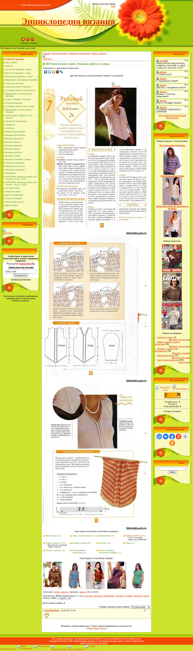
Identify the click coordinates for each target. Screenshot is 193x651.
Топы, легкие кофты (81, 536)
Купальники (104, 536)
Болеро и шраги (79, 543)
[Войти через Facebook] (172, 436)
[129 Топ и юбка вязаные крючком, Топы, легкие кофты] (73, 587)
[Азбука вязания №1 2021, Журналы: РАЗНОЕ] (172, 272)
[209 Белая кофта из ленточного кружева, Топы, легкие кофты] (172, 237)
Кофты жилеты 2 (53, 543)
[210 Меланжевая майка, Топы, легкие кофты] (172, 204)
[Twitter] (50, 71)
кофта (146, 596)
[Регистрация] (28, 41)
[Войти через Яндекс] (178, 436)
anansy (82, 592)
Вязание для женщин (80, 53)
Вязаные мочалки (165, 355)
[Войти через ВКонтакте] (165, 436)
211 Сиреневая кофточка (172, 145)
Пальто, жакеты (53, 550)
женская (88, 596)
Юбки (128, 543)
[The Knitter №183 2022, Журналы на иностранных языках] (172, 300)
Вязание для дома (181, 358)
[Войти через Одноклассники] (172, 443)
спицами (120, 596)
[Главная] (23, 41)
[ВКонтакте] (46, 71)
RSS (113, 6)
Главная (46, 53)
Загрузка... (8, 233)
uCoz (110, 643)
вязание (138, 596)
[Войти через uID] (159, 436)
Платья (102, 543)
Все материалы (60, 53)
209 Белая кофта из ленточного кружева (172, 207)
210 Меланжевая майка (172, 176)
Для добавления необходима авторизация (172, 116)
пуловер (129, 596)
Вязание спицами (181, 353)
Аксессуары (51, 536)
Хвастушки (184, 362)
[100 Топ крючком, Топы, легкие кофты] (138, 587)
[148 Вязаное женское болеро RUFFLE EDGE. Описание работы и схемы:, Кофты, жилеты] (116, 588)
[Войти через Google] (185, 436)
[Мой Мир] (58, 71)
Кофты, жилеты (99, 53)
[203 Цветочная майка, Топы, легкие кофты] (95, 588)
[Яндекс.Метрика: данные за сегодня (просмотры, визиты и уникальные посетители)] (59, 648)
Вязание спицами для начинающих (166, 350)
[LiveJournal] (62, 71)
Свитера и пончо (165, 337)
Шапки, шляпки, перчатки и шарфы (108, 551)
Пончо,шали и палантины (79, 551)
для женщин (108, 596)
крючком (97, 596)
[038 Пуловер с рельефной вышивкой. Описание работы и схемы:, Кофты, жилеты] (52, 588)
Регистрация (93, 628)
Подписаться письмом (21, 279)
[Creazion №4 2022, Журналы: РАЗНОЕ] (172, 329)
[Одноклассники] (54, 71)
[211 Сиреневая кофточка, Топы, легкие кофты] (172, 174)
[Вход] (33, 41)
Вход (103, 628)
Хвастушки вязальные (168, 360)
